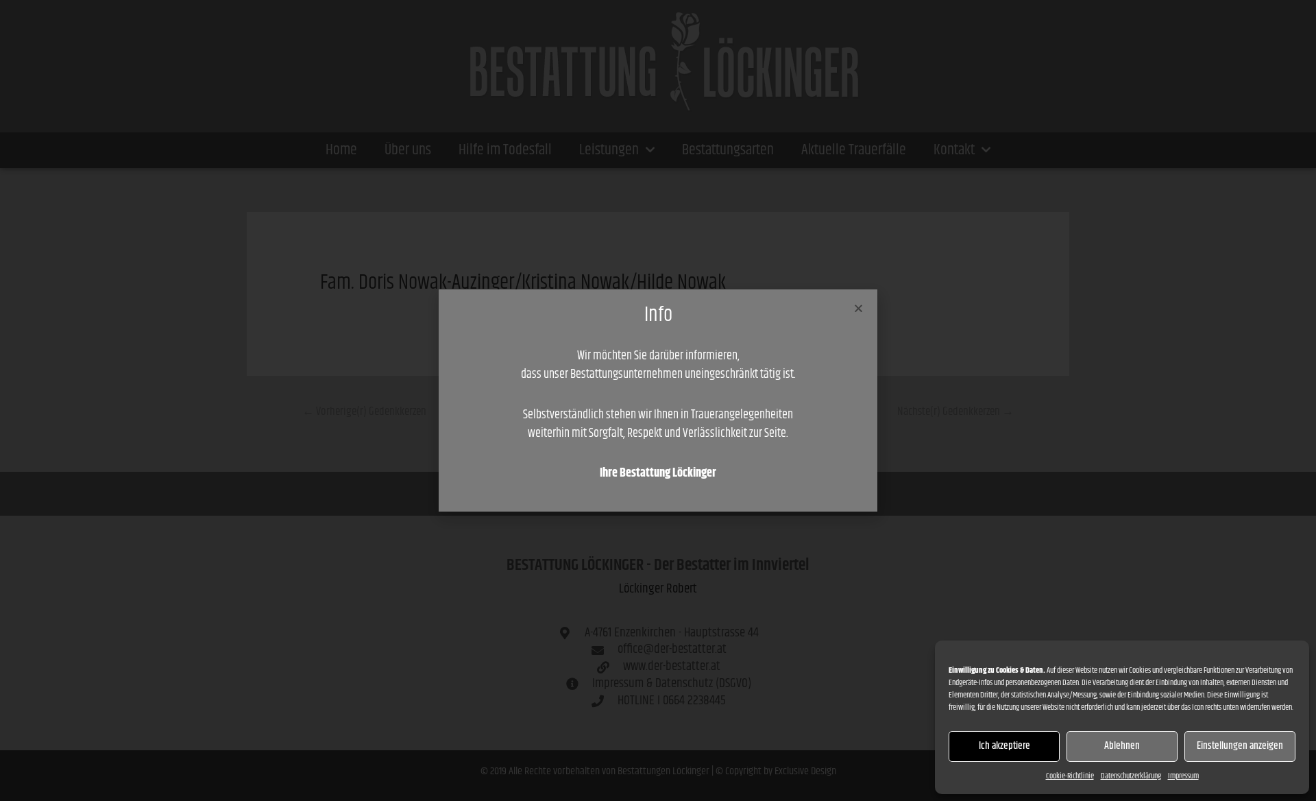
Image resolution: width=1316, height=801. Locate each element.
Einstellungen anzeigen (1240, 746)
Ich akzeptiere (1004, 746)
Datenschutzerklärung (1131, 775)
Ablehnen (1122, 746)
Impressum (1183, 775)
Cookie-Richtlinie (1070, 775)
